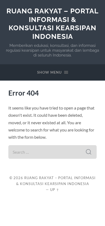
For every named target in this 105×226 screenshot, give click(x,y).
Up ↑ (54, 189)
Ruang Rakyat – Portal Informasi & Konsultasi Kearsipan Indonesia (52, 23)
